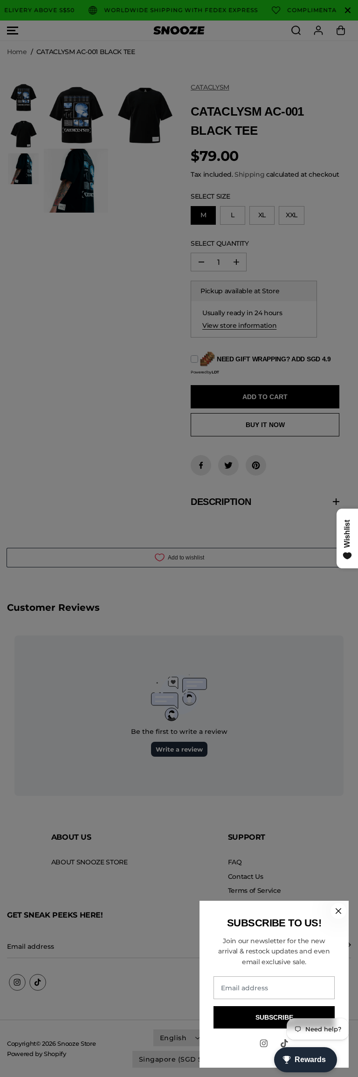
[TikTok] (284, 1043)
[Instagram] (264, 1043)
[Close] (338, 911)
